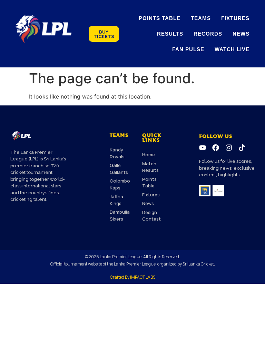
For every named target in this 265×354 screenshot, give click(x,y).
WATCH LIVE (232, 49)
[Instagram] (228, 147)
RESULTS (170, 34)
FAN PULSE (188, 49)
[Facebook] (215, 147)
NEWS (241, 34)
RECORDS (208, 34)
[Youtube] (202, 147)
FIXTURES (235, 18)
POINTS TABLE (159, 18)
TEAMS (201, 18)
